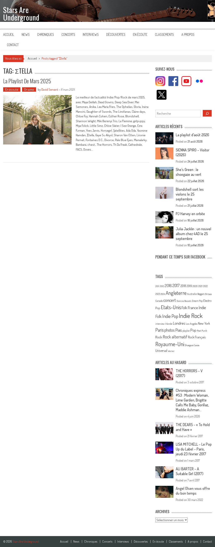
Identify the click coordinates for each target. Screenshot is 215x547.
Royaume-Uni (169, 343)
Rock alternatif (175, 336)
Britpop (208, 294)
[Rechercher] (207, 113)
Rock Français (197, 337)
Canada (159, 300)
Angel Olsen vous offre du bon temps (193, 490)
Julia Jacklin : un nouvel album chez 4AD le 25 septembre (193, 233)
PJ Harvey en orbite (190, 213)
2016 (168, 285)
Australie (192, 293)
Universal (161, 350)
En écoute (140, 34)
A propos (187, 34)
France (193, 307)
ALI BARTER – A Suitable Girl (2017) (189, 471)
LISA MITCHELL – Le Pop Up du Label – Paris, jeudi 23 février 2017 (194, 449)
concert (169, 300)
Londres (179, 323)
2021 (200, 286)
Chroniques (45, 34)
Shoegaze (189, 345)
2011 (157, 286)
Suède (196, 345)
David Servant (49, 89)
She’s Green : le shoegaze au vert (188, 172)
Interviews (91, 34)
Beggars (201, 293)
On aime (29, 89)
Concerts (68, 34)
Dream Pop (197, 300)
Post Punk (202, 330)
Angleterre (176, 293)
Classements (164, 34)
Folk (184, 307)
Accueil (8, 34)
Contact (13, 45)
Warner (171, 351)
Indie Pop (170, 316)
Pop (193, 330)
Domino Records (184, 300)
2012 (162, 286)
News (26, 34)
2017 (176, 285)
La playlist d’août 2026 (192, 134)
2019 (189, 286)
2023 (157, 293)
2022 (205, 286)
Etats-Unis (171, 307)
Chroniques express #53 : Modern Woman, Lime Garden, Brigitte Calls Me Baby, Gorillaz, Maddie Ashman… (192, 400)
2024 (163, 294)
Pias (178, 330)
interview (160, 323)
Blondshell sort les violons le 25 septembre (190, 194)
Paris (159, 330)
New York (204, 323)
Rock (158, 337)
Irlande (168, 323)
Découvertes (115, 34)
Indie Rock (191, 315)
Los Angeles (191, 323)
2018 (183, 286)
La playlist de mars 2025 (27, 81)
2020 (195, 286)
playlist (186, 330)
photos (169, 330)
